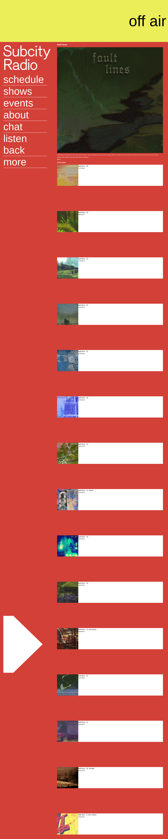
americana (86, 157)
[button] (25, 162)
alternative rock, (61, 157)
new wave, (81, 157)
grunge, (74, 157)
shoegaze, (67, 157)
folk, (77, 157)
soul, (71, 157)
